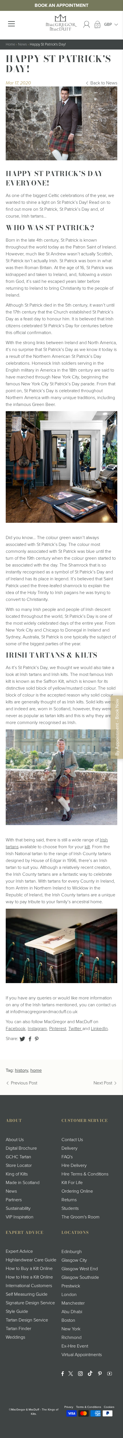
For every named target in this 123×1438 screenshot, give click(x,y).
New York (70, 1329)
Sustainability (18, 1208)
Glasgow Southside (80, 1277)
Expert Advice (19, 1251)
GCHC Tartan (18, 1157)
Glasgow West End (79, 1269)
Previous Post (24, 1083)
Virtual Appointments (81, 1355)
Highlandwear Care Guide (31, 1260)
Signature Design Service (30, 1303)
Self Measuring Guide (26, 1294)
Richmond (71, 1337)
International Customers (29, 1286)
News (22, 44)
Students (70, 1208)
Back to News (103, 83)
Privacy (68, 1407)
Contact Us (72, 1140)
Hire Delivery (74, 1165)
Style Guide (17, 1311)
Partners (14, 1200)
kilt (87, 847)
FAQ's (67, 1157)
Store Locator (19, 1165)
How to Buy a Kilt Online (29, 1268)
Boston (68, 1320)
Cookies (109, 1407)
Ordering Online (77, 1191)
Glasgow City (74, 1260)
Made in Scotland (22, 1182)
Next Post (103, 1083)
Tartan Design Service (27, 1320)
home (36, 1070)
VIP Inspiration (19, 1217)
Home (10, 44)
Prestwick (70, 1286)
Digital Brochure (21, 1148)
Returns (69, 1200)
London (69, 1294)
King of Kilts (17, 1174)
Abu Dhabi (71, 1312)
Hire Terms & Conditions (84, 1174)
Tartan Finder (18, 1329)
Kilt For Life (72, 1182)
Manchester (73, 1303)
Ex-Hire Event (74, 1346)
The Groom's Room (80, 1217)
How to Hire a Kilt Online (29, 1277)
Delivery (69, 1148)
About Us (15, 1140)
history (21, 1070)
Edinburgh (71, 1251)
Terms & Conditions (88, 1407)
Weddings (15, 1337)
